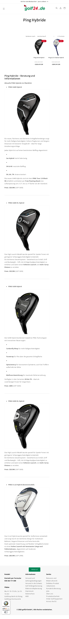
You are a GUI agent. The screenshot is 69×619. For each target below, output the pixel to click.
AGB (26, 596)
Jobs (47, 591)
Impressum (29, 591)
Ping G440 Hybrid (39, 57)
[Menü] (9, 601)
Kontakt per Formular (12, 578)
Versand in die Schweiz (33, 583)
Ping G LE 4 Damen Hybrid (56, 57)
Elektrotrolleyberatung (33, 588)
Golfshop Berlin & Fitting (13, 596)
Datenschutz (30, 594)
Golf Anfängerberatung (33, 586)
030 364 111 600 (10, 581)
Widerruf (34, 569)
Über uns (49, 594)
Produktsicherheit (52, 596)
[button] (4, 9)
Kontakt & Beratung (53, 588)
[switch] (6, 612)
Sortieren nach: (30, 36)
